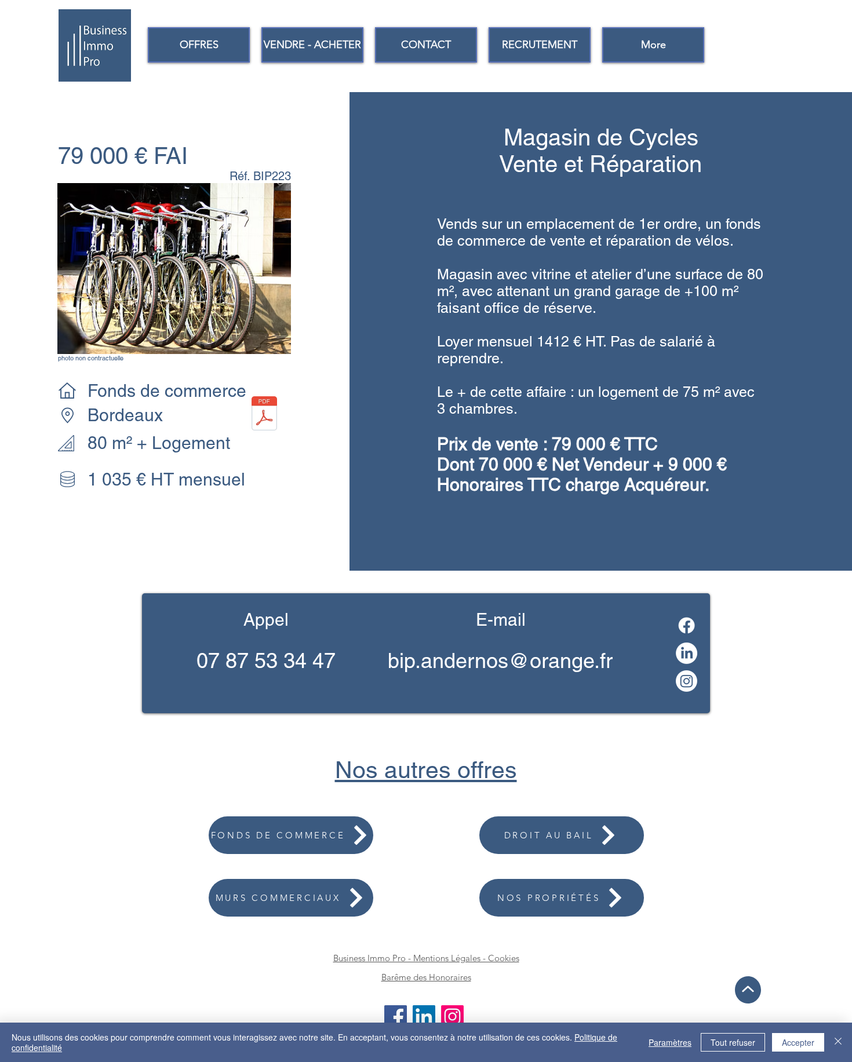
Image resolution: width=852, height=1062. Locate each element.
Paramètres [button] (670, 1042)
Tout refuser (733, 1042)
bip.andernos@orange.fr (500, 660)
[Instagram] (686, 681)
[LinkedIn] (686, 653)
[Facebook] (686, 625)
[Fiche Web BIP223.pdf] (264, 415)
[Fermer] (838, 1042)
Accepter (798, 1042)
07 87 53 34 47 (266, 660)
